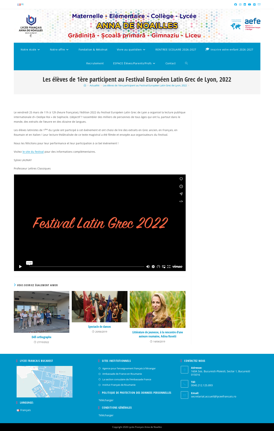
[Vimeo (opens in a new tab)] (254, 4)
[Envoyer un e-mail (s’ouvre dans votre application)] (258, 4)
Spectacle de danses (99, 327)
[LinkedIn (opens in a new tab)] (244, 4)
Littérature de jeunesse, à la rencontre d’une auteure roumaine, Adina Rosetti (157, 334)
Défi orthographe (41, 337)
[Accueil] (85, 85)
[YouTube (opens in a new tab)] (249, 4)
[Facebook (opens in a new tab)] (235, 4)
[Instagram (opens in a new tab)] (240, 4)
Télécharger (106, 400)
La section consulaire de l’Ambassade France (126, 379)
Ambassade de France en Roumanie (122, 373)
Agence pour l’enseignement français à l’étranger (129, 368)
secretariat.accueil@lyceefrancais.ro (213, 396)
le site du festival (33, 151)
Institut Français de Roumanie (119, 384)
